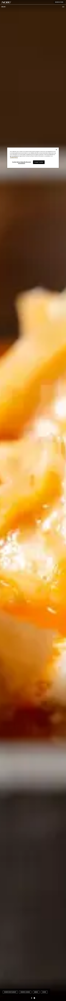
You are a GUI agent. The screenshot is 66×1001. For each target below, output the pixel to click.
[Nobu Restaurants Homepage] (6, 2)
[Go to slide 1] (31, 998)
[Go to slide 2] (34, 998)
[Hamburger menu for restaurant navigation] (63, 7)
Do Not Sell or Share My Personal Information (21, 162)
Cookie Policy (14, 157)
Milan (3, 7)
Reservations (59, 2)
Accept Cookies (38, 162)
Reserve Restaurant (10, 992)
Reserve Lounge (25, 992)
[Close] (56, 149)
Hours (44, 992)
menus (36, 992)
